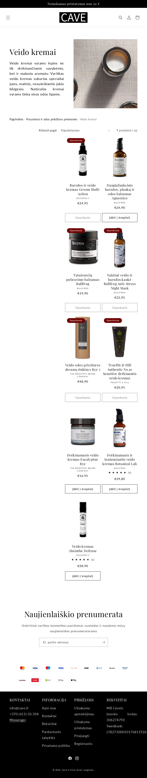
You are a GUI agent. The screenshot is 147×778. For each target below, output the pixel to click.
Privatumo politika (56, 746)
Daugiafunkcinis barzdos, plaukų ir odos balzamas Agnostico (120, 191)
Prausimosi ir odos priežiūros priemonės (51, 119)
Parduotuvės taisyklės (51, 735)
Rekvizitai (49, 724)
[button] (8, 17)
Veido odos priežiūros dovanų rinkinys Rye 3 (82, 367)
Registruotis (83, 744)
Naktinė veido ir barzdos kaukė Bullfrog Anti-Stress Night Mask (120, 281)
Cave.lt (65, 770)
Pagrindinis (17, 119)
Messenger (18, 720)
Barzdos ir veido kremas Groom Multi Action (83, 189)
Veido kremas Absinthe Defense (83, 548)
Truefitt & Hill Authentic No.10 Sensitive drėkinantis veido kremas (120, 371)
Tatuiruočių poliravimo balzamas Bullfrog (82, 279)
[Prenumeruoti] (103, 642)
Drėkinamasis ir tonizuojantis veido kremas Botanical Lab (119, 459)
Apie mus (49, 708)
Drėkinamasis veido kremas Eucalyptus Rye (83, 459)
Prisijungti (81, 736)
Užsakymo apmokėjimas (84, 711)
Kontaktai (49, 716)
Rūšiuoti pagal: (48, 130)
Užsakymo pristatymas (83, 725)
